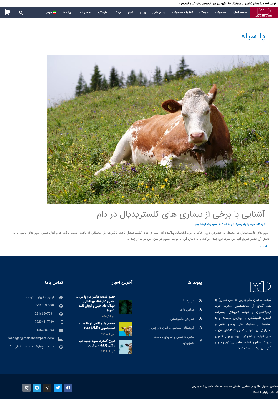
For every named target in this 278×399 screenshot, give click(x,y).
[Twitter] (58, 388)
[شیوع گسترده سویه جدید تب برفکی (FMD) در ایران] (125, 346)
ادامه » (264, 246)
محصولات (220, 12)
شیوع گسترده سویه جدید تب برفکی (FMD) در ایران (97, 343)
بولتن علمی (158, 12)
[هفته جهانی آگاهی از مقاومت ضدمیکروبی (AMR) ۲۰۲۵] (125, 328)
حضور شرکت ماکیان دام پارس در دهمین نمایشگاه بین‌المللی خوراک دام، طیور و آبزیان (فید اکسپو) (95, 303)
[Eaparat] (26, 388)
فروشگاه (203, 12)
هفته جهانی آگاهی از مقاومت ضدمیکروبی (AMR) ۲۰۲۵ (97, 325)
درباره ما (67, 12)
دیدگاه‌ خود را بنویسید (250, 224)
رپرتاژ (143, 12)
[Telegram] (37, 388)
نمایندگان (103, 12)
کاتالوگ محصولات (182, 12)
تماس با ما (85, 12)
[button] (21, 12)
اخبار (130, 12)
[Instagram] (47, 388)
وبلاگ (118, 12)
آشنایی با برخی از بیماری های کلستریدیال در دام (181, 214)
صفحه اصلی (240, 12)
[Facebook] (68, 388)
